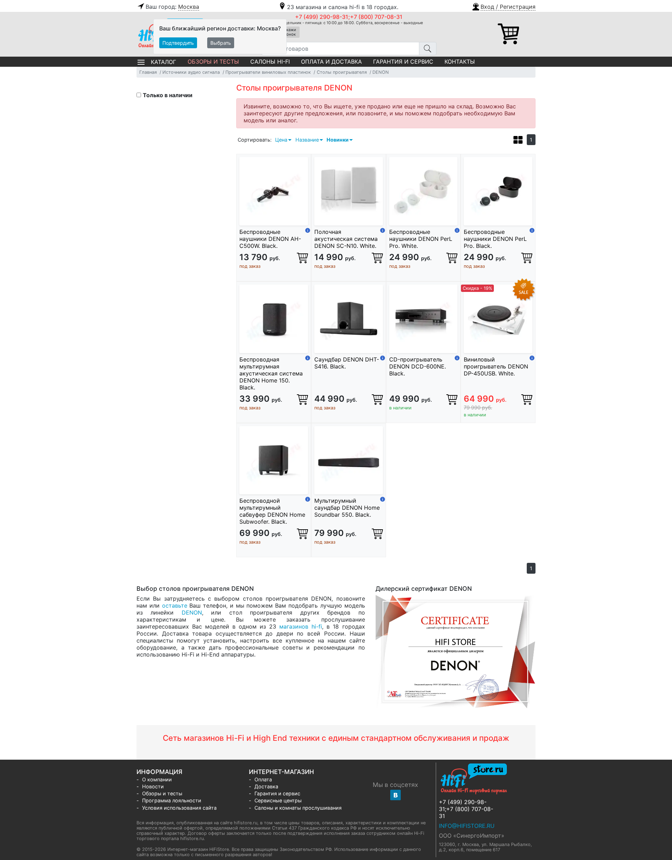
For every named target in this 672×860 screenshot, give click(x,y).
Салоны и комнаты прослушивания (298, 808)
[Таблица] (518, 140)
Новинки (338, 140)
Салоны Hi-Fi (270, 61)
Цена (281, 140)
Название (307, 140)
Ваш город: (172, 6)
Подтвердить (178, 43)
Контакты (459, 61)
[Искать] (427, 48)
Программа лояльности (171, 800)
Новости (153, 786)
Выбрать (220, 43)
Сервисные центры (278, 800)
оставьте (174, 605)
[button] (503, 5)
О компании (157, 779)
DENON (192, 612)
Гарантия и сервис (403, 61)
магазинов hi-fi (300, 626)
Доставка (266, 786)
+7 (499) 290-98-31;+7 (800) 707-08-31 (348, 16)
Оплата (263, 779)
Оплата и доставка (331, 61)
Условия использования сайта (179, 808)
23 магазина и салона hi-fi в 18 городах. (342, 6)
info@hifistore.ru (467, 825)
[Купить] (302, 257)
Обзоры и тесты (213, 61)
